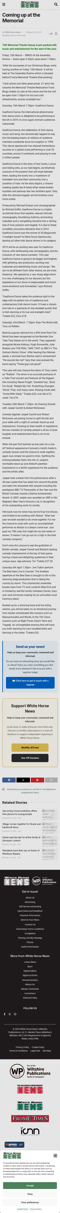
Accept (30, 1185)
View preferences (30, 1202)
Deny (30, 1194)
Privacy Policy (36, 1209)
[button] (55, 1155)
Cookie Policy (22, 1209)
